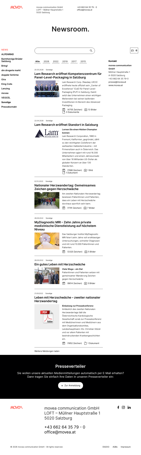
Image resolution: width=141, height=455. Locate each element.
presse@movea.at (117, 82)
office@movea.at (84, 10)
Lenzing (5, 88)
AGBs (115, 447)
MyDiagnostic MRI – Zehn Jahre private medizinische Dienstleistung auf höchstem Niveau (65, 225)
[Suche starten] (92, 51)
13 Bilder (92, 109)
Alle (37, 61)
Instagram (123, 407)
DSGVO (106, 447)
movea (4, 93)
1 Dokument (72, 172)
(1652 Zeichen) (74, 343)
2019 (65, 61)
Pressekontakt (9, 106)
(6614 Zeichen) (74, 283)
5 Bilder (92, 251)
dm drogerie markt (11, 70)
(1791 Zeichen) (74, 208)
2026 (46, 61)
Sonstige (6, 102)
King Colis (6, 84)
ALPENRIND (7, 54)
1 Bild (90, 170)
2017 (74, 61)
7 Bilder (91, 208)
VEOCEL (5, 97)
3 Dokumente (72, 112)
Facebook (118, 407)
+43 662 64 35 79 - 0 (87, 7)
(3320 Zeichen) (75, 251)
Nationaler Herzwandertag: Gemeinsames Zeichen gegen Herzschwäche (65, 187)
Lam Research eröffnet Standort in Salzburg (66, 124)
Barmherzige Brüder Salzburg (11, 60)
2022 (56, 61)
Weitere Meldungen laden (46, 351)
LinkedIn (129, 407)
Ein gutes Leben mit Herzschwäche (59, 264)
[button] (134, 50)
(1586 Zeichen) (74, 170)
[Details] (46, 89)
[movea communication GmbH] (16, 7)
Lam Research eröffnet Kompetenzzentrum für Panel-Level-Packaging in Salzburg (68, 75)
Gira (3, 79)
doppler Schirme (10, 74)
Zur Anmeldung (72, 385)
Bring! (4, 65)
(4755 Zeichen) (75, 109)
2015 (83, 61)
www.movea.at (116, 85)
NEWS (4, 49)
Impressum (126, 447)
